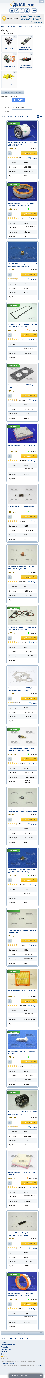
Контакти (4, 1352)
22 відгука (34, 1248)
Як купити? (5, 1356)
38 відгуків (34, 642)
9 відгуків (34, 703)
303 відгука (33, 158)
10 (22, 116)
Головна (4, 1342)
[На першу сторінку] (2, 116)
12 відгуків (34, 763)
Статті (3, 1354)
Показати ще (22, 1333)
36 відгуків (34, 945)
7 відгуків (34, 400)
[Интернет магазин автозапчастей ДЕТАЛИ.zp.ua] (22, 4)
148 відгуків (33, 279)
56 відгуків (34, 1309)
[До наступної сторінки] (25, 116)
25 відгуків (34, 582)
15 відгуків (34, 218)
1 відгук (34, 521)
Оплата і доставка (8, 1345)
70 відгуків (34, 824)
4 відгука (34, 885)
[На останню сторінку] (27, 116)
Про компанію (6, 1349)
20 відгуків (34, 1006)
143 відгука (33, 1127)
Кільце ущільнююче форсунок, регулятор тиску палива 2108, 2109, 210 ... (22, 811)
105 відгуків (33, 461)
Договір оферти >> (7, 1363)
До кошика (28, 153)
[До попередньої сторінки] (5, 116)
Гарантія (4, 1347)
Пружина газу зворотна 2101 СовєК (21, 506)
